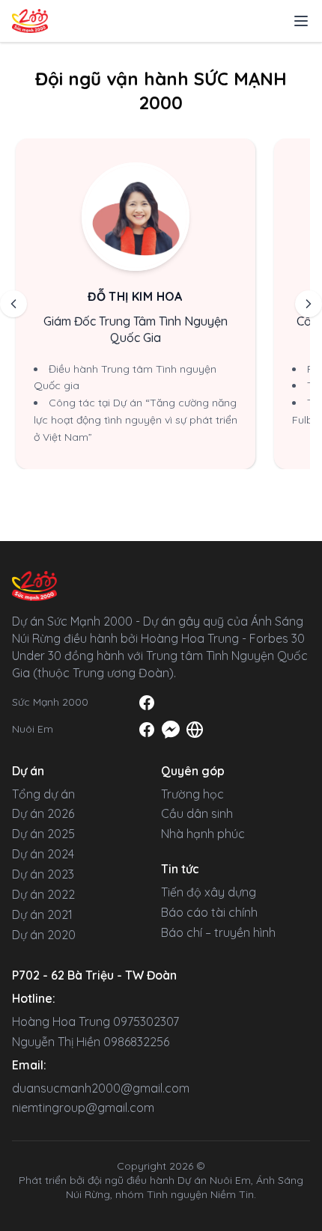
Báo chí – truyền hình (218, 932)
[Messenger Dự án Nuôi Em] (171, 730)
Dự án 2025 (43, 833)
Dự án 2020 (44, 934)
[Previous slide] (13, 303)
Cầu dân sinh (197, 813)
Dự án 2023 (43, 874)
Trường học (192, 793)
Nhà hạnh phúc (203, 833)
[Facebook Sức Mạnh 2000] (147, 703)
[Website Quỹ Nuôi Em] (195, 730)
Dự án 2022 (43, 894)
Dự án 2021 (42, 914)
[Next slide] (308, 303)
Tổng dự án (43, 793)
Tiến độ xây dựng (208, 892)
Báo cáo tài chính (209, 912)
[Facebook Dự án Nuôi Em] (147, 730)
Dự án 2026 (43, 813)
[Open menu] (301, 21)
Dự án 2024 (43, 853)
